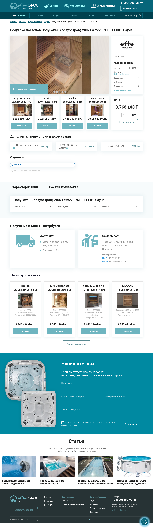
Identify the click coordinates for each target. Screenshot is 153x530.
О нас (40, 15)
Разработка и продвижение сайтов (122, 520)
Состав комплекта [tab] (63, 187)
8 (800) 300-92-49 (131, 2)
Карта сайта (93, 520)
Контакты (110, 15)
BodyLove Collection (122, 74)
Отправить (131, 424)
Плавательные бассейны (73, 504)
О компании (49, 501)
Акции (56, 15)
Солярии (94, 512)
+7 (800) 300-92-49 (124, 499)
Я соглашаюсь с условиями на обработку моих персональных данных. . (88, 424)
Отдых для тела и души (28, 8)
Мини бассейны (69, 500)
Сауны (93, 500)
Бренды (53, 6)
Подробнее (72, 425)
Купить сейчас (127, 122)
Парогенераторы (97, 508)
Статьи (91, 15)
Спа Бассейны (77, 6)
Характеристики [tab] (25, 187)
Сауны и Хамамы (105, 6)
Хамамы (94, 504)
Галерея (73, 15)
